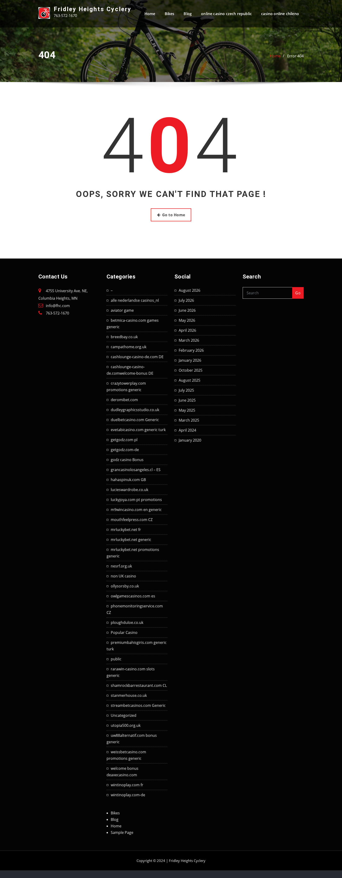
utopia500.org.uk (126, 725)
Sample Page (122, 832)
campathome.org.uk (128, 346)
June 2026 (187, 310)
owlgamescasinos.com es (133, 596)
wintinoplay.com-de (128, 794)
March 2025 (189, 420)
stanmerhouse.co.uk (129, 695)
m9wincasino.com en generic (136, 509)
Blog (188, 13)
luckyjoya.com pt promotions (136, 499)
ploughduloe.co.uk (127, 622)
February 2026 (191, 350)
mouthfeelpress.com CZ (132, 519)
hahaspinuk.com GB (128, 479)
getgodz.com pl (124, 439)
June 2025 (187, 400)
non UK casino (123, 576)
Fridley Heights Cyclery (92, 9)
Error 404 (295, 56)
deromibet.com (124, 399)
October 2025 (190, 370)
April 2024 (187, 430)
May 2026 (187, 320)
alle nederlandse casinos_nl (135, 300)
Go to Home (173, 214)
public (116, 659)
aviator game (122, 310)
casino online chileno (280, 13)
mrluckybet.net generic (131, 539)
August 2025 (189, 380)
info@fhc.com (58, 305)
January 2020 (190, 440)
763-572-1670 (57, 313)
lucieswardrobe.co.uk (129, 489)
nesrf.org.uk (121, 566)
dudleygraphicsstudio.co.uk (135, 409)
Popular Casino (124, 632)
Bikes (169, 13)
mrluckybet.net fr (126, 529)
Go (298, 292)
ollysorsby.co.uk (125, 586)
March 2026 (189, 340)
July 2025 (186, 390)
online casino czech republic (226, 13)
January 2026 (190, 360)
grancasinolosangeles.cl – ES (136, 469)
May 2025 (187, 410)
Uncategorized (123, 715)
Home (149, 13)
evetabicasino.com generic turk (138, 429)
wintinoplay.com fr (127, 784)
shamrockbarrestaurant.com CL (139, 685)
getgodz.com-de (125, 449)
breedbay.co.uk (124, 336)
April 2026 (187, 330)
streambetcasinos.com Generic (138, 705)
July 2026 (186, 300)
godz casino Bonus (127, 459)
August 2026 (189, 290)
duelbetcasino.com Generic (135, 419)
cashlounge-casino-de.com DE (137, 356)
